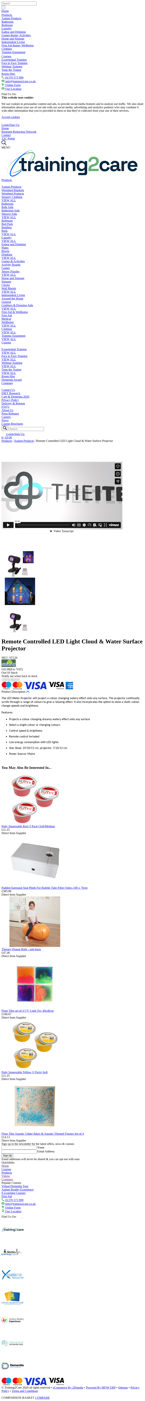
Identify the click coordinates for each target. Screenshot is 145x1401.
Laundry (7, 28)
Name (40, 1147)
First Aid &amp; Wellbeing (18, 45)
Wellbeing (8, 322)
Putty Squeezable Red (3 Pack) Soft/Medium (28, 826)
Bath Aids (7, 207)
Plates (5, 247)
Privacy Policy (10, 400)
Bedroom (7, 25)
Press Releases (10, 413)
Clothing (7, 48)
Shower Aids (9, 213)
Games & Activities (13, 261)
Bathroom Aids (11, 210)
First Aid (7, 315)
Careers (6, 417)
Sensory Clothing (12, 197)
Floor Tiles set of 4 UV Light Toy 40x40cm (28, 1010)
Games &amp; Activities (16, 35)
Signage (6, 281)
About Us (7, 410)
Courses (7, 56)
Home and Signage (13, 38)
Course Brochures (12, 423)
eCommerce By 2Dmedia (68, 1387)
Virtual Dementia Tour (15, 1186)
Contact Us (8, 389)
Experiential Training (14, 59)
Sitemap (123, 1387)
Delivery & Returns (13, 403)
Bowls (5, 251)
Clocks (6, 285)
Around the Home (12, 298)
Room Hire (9, 73)
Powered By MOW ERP (101, 1387)
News (5, 420)
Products (7, 15)
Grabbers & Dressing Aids (17, 305)
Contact (6, 135)
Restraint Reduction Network (19, 131)
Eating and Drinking (14, 31)
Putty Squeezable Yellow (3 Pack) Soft (25, 1072)
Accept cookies (11, 117)
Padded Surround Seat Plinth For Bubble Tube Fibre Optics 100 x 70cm (44, 887)
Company (7, 383)
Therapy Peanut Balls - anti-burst (21, 949)
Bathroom (7, 21)
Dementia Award (12, 379)
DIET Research (11, 393)
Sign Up (7, 1155)
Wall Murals (9, 288)
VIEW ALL (9, 200)
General (6, 301)
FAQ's (5, 406)
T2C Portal (8, 138)
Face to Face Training (14, 63)
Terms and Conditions (25, 1391)
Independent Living (13, 42)
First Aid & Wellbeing (15, 312)
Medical (6, 318)
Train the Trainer (11, 69)
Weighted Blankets (13, 190)
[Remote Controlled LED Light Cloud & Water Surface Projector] (20, 575)
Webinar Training (12, 66)
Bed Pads (7, 224)
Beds (5, 230)
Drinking (7, 254)
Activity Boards (11, 264)
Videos (6, 1176)
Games (6, 268)
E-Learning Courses (13, 1193)
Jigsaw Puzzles (10, 271)
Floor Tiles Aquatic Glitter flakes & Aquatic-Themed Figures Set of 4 (43, 1133)
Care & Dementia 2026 (15, 396)
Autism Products (11, 18)
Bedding (7, 227)
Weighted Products (13, 193)
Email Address (46, 1151)
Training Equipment (13, 52)
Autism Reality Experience (18, 1189)
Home (5, 11)
